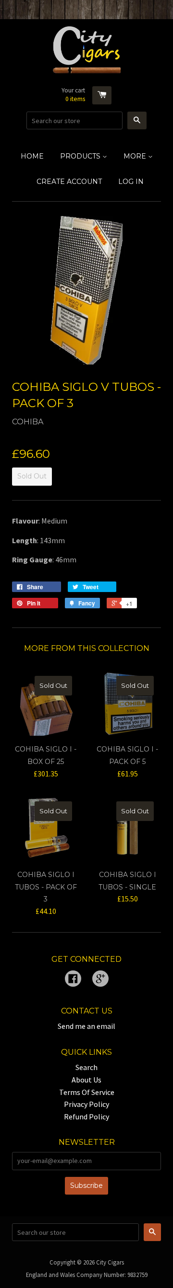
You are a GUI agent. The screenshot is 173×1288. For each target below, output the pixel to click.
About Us (86, 1079)
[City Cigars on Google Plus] (100, 979)
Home (32, 156)
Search (86, 1067)
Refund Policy (86, 1116)
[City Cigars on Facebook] (73, 979)
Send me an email (86, 1026)
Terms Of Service (86, 1092)
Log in (131, 181)
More (136, 156)
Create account (69, 181)
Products (81, 156)
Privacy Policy (86, 1104)
